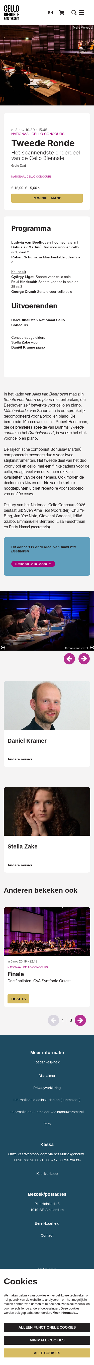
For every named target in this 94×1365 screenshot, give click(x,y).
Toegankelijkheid (47, 1062)
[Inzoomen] (3, 648)
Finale (16, 974)
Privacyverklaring (47, 1088)
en (50, 12)
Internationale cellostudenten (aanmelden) (47, 1100)
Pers (47, 1124)
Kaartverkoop (47, 1173)
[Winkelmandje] (62, 12)
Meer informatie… (65, 1313)
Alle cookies (47, 1353)
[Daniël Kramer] (47, 705)
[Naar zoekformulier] (74, 12)
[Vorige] (69, 658)
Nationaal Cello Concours (31, 176)
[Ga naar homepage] (11, 12)
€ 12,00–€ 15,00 (24, 188)
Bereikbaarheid (47, 1223)
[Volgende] (84, 658)
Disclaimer (47, 1075)
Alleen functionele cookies (47, 1327)
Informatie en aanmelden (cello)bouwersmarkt (47, 1112)
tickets (18, 999)
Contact (47, 1235)
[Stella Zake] (47, 811)
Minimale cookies (47, 1340)
